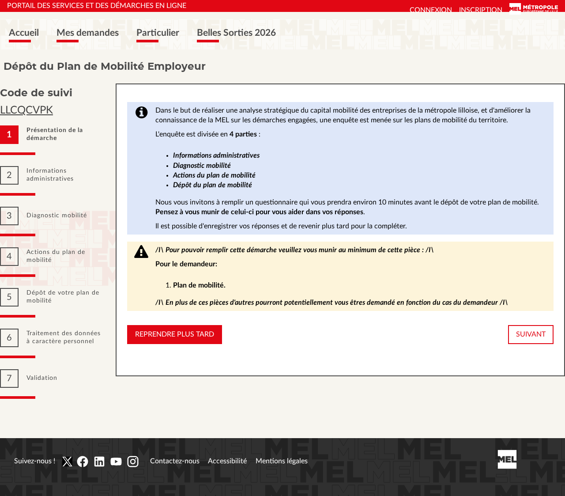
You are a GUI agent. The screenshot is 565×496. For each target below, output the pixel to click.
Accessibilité (227, 461)
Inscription (480, 10)
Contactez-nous (175, 461)
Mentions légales (282, 461)
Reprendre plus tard (174, 334)
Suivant (531, 334)
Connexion (431, 10)
